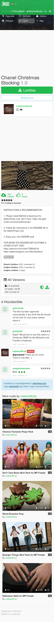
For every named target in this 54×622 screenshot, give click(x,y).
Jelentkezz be (39, 383)
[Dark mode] (46, 11)
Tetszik (24, 197)
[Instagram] (17, 109)
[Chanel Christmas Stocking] (27, 175)
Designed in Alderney (11, 611)
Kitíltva (30, 351)
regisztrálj (14, 386)
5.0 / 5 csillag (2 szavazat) (11, 203)
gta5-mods (18, 308)
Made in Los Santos (10, 613)
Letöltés (29, 90)
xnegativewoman (21, 368)
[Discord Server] (21, 109)
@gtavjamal (19, 354)
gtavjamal (17, 331)
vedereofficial (24, 106)
